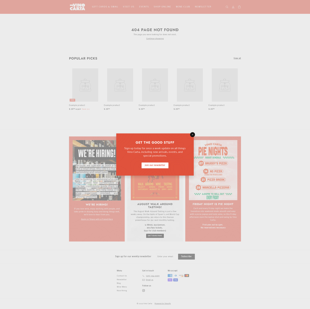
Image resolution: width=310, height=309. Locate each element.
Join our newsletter (155, 165)
